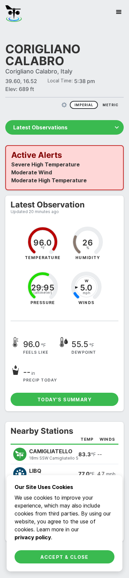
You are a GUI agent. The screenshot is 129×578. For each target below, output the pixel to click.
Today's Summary (64, 387)
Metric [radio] (110, 93)
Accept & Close (64, 557)
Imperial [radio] (83, 93)
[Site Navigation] (118, 12)
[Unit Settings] (64, 93)
